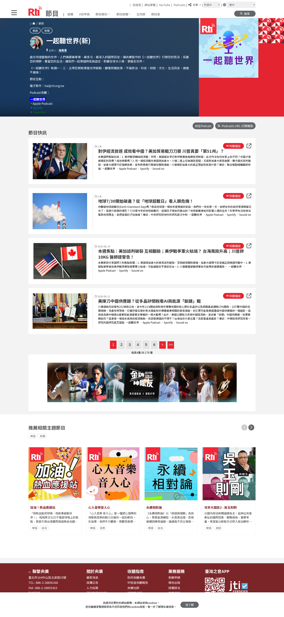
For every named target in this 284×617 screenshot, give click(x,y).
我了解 (189, 605)
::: (130, 5)
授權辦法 (174, 588)
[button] (14, 13)
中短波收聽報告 (137, 582)
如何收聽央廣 (136, 577)
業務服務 (176, 571)
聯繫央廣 (40, 571)
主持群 (141, 14)
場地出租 (174, 582)
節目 (40, 23)
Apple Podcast (43, 103)
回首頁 (138, 5)
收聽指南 (135, 571)
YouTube (165, 5)
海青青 (63, 50)
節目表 (155, 14)
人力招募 (92, 588)
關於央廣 (94, 571)
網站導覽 (150, 5)
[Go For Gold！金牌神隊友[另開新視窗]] (142, 382)
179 (147, 352)
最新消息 (92, 577)
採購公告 (92, 582)
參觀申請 (174, 577)
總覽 (70, 14)
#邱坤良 (84, 14)
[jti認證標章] (240, 587)
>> (170, 345)
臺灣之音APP (217, 571)
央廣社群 (133, 588)
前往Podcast (203, 126)
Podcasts (180, 5)
